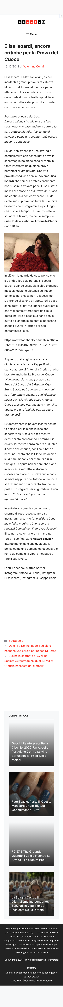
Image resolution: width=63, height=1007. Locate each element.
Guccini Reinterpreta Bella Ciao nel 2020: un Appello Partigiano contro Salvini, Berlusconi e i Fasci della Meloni (30, 752)
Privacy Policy (44, 980)
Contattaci (53, 959)
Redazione (29, 980)
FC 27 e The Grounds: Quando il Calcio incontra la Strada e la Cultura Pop (31, 856)
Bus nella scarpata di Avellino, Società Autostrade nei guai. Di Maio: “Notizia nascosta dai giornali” (28, 661)
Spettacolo (16, 640)
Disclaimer (16, 980)
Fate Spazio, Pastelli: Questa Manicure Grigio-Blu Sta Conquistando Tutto (31, 806)
